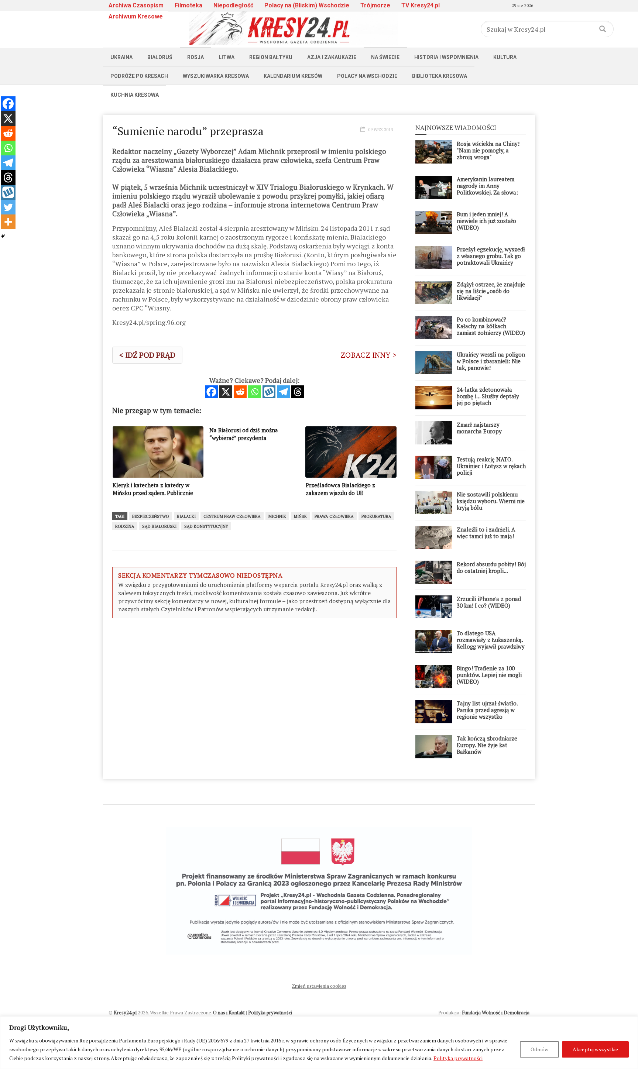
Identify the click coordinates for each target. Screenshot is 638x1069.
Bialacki (186, 516)
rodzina (124, 526)
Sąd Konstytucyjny (206, 526)
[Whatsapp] (254, 391)
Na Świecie (385, 57)
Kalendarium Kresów (293, 76)
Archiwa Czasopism (136, 5)
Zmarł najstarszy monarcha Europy (479, 427)
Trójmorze (375, 5)
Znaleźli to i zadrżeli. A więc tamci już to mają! (486, 532)
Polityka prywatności (458, 1058)
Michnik (277, 516)
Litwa (226, 57)
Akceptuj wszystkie (595, 1049)
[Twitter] (8, 207)
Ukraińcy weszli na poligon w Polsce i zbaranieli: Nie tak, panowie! (491, 361)
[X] (225, 391)
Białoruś (159, 57)
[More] (8, 221)
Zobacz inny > (368, 355)
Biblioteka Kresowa (439, 76)
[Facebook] (211, 391)
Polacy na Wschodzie (367, 76)
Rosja (195, 57)
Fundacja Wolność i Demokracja (495, 1012)
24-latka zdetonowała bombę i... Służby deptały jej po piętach (488, 396)
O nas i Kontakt (229, 1012)
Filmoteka (188, 5)
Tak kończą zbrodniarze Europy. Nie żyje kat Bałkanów (487, 745)
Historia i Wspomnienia (446, 57)
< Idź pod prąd (147, 355)
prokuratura (376, 516)
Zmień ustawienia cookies (319, 986)
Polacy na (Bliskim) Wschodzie (306, 5)
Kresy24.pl (125, 1012)
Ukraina (121, 57)
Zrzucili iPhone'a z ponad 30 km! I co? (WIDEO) (489, 602)
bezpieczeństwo (150, 516)
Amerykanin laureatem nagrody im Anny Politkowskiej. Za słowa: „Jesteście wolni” (487, 189)
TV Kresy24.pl (420, 5)
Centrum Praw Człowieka (232, 516)
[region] (319, 1042)
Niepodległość (233, 5)
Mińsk (300, 516)
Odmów (539, 1049)
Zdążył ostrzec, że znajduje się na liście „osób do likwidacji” (491, 291)
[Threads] (297, 391)
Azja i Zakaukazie (331, 57)
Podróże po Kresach (139, 76)
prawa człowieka (334, 516)
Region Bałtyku (270, 57)
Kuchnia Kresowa (134, 95)
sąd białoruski (159, 526)
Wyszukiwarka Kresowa (216, 76)
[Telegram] (283, 391)
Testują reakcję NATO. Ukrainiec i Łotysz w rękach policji (491, 466)
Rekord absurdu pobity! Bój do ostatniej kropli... (491, 567)
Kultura (505, 57)
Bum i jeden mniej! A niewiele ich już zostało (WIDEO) (486, 221)
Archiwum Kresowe (136, 16)
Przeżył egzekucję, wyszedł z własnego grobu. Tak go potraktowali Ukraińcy (491, 256)
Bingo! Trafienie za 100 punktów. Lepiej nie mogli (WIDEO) (489, 675)
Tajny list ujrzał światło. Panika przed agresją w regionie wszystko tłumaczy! (487, 713)
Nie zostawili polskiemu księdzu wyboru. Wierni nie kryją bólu (491, 501)
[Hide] (3, 236)
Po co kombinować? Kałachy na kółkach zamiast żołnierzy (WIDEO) (491, 326)
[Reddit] (240, 391)
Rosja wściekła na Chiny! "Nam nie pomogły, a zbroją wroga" (488, 150)
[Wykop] (269, 391)
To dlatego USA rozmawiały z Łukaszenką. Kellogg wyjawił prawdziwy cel (491, 643)
